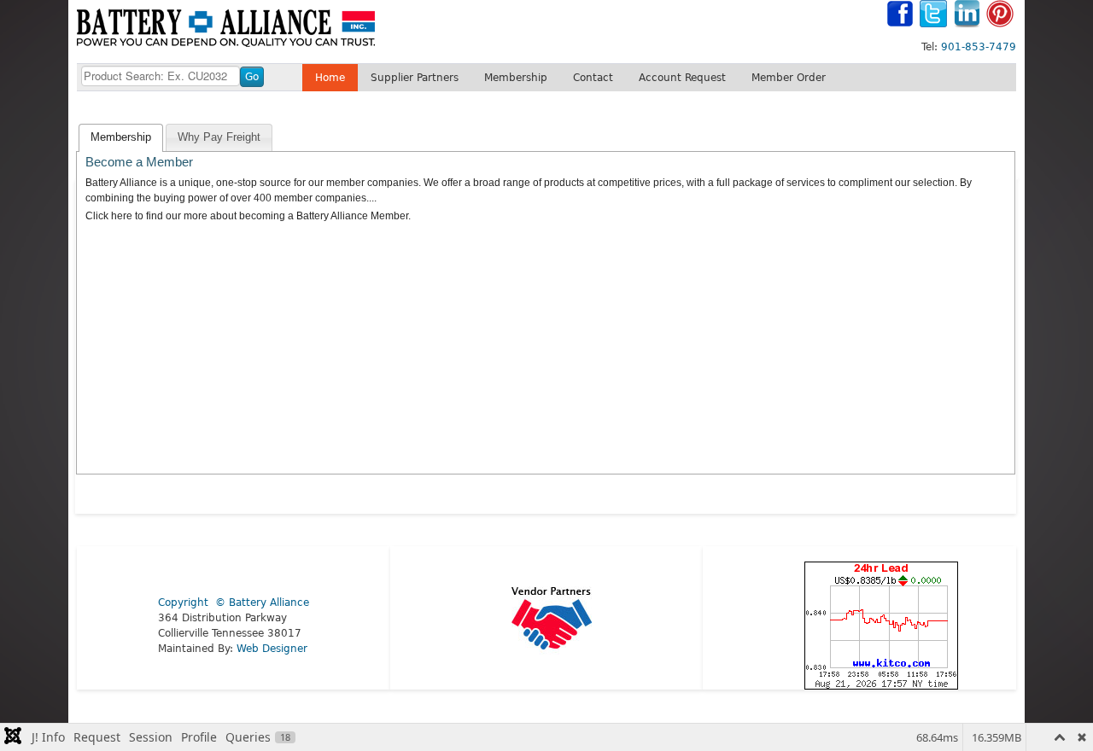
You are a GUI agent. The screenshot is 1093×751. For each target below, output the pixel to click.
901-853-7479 (978, 47)
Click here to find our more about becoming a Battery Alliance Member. (248, 216)
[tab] (121, 138)
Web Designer (272, 649)
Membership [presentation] (121, 137)
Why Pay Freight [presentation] (219, 137)
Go (252, 77)
